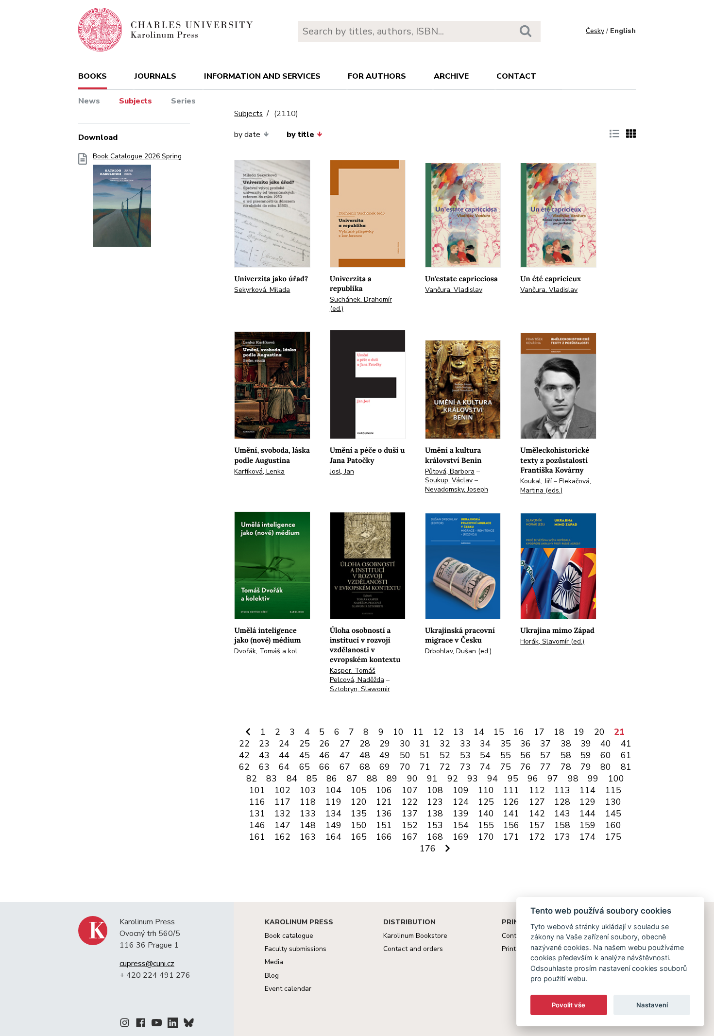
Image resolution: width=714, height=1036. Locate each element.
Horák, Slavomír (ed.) (552, 641)
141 (511, 813)
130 (613, 802)
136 (384, 813)
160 (613, 825)
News (89, 101)
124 (461, 802)
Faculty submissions (295, 948)
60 (605, 755)
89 (392, 778)
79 (585, 767)
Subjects (135, 101)
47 (345, 755)
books (92, 76)
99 (593, 778)
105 (359, 790)
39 (585, 743)
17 (539, 732)
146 (257, 825)
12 (438, 732)
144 (587, 813)
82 (251, 778)
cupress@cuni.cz (146, 963)
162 (282, 837)
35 (505, 743)
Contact (516, 76)
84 (292, 778)
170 (486, 837)
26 (324, 743)
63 (264, 767)
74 (485, 767)
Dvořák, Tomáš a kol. (266, 651)
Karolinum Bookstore (415, 935)
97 (552, 778)
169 (461, 837)
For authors (377, 76)
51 (425, 755)
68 (364, 767)
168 (435, 837)
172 (537, 837)
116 (257, 802)
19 (579, 732)
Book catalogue (289, 935)
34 (485, 743)
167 (410, 837)
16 (518, 732)
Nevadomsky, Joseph (456, 489)
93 (472, 778)
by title (300, 134)
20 (599, 732)
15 (498, 732)
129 (587, 802)
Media (274, 962)
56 (525, 755)
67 (345, 767)
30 (405, 743)
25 (304, 743)
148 (308, 825)
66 (324, 767)
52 (445, 755)
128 (562, 802)
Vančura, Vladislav (453, 289)
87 (352, 778)
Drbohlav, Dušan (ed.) (458, 651)
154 (461, 825)
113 (562, 790)
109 (461, 790)
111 (511, 790)
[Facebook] (141, 1024)
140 (486, 813)
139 (461, 813)
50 (405, 755)
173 (562, 837)
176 (428, 848)
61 (626, 755)
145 (613, 813)
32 (445, 743)
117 (282, 802)
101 (257, 790)
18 (559, 732)
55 (505, 755)
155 (486, 825)
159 (587, 825)
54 (485, 755)
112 (537, 790)
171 (511, 837)
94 (492, 778)
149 (333, 825)
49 (384, 755)
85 (311, 778)
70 (405, 767)
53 (465, 755)
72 (445, 767)
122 (410, 802)
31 (425, 743)
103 (308, 790)
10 (398, 732)
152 (410, 825)
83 (271, 778)
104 (333, 790)
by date (247, 134)
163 (308, 837)
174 (587, 837)
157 (537, 825)
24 (284, 743)
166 (384, 837)
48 (364, 755)
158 (562, 825)
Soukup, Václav (449, 480)
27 (345, 743)
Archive (451, 76)
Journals (155, 76)
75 (505, 767)
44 (284, 755)
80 (605, 767)
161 (257, 837)
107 (410, 790)
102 (282, 790)
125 (486, 802)
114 (587, 790)
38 (566, 743)
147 (282, 825)
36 (525, 743)
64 (284, 767)
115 (613, 790)
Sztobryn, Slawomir (360, 689)
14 (479, 732)
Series (183, 101)
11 (418, 732)
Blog (272, 975)
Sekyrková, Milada (262, 289)
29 (384, 743)
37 (545, 743)
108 (435, 790)
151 (384, 825)
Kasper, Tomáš (352, 670)
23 (264, 743)
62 (244, 767)
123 (435, 802)
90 (412, 778)
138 (435, 813)
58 (566, 755)
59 (585, 755)
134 (333, 813)
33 (465, 743)
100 (616, 778)
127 (537, 802)
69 (384, 767)
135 (359, 813)
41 (626, 743)
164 (333, 837)
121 (384, 802)
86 (331, 778)
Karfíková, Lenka (259, 471)
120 (359, 802)
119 (333, 802)
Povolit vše (568, 1005)
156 (511, 825)
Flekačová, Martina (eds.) (555, 485)
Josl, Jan (342, 471)
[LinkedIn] (173, 1024)
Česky (595, 30)
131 (257, 813)
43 (264, 755)
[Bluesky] (189, 1024)
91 (432, 778)
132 (282, 813)
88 (372, 778)
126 (511, 802)
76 (525, 767)
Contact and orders (413, 948)
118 (308, 802)
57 (545, 755)
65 (304, 767)
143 (562, 813)
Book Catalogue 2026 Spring (137, 156)
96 (532, 778)
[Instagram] (124, 1024)
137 (410, 813)
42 (244, 755)
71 (425, 767)
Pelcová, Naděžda (357, 679)
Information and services (262, 76)
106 (384, 790)
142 (537, 813)
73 (465, 767)
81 (626, 767)
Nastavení (652, 1005)
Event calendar (288, 988)
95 (513, 778)
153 (435, 825)
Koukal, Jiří (536, 481)
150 (359, 825)
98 (573, 778)
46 (324, 755)
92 (452, 778)
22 (244, 743)
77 (545, 767)
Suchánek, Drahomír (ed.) (361, 304)
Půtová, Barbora (450, 471)
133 (308, 813)
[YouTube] (157, 1024)
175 (613, 837)
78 (566, 767)
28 (364, 743)
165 (359, 837)
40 (605, 743)
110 (486, 790)
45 (304, 755)
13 (458, 732)
